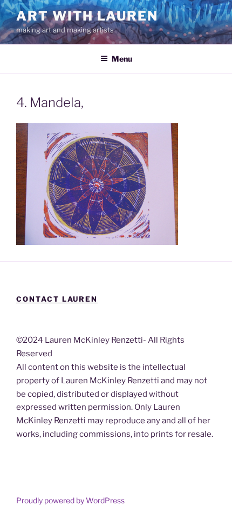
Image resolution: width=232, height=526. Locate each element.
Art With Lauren (87, 16)
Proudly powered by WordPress (70, 500)
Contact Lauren (57, 299)
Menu (122, 58)
